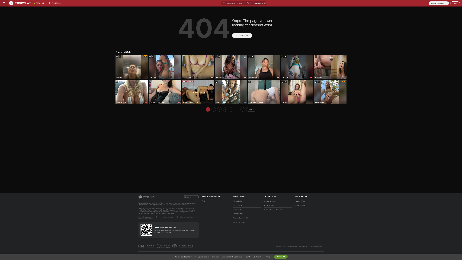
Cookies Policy (238, 214)
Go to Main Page (242, 35)
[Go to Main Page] (20, 3)
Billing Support (300, 205)
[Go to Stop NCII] (186, 246)
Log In (455, 3)
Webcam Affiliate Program (273, 209)
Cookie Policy (254, 257)
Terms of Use (237, 205)
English (189, 197)
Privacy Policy (238, 201)
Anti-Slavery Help (239, 222)
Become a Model (270, 201)
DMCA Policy (237, 209)
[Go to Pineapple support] (174, 246)
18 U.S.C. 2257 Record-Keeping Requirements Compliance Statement (299, 246)
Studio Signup (269, 205)
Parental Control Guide (240, 218)
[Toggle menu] (4, 3)
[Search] (248, 3)
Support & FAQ (300, 201)
